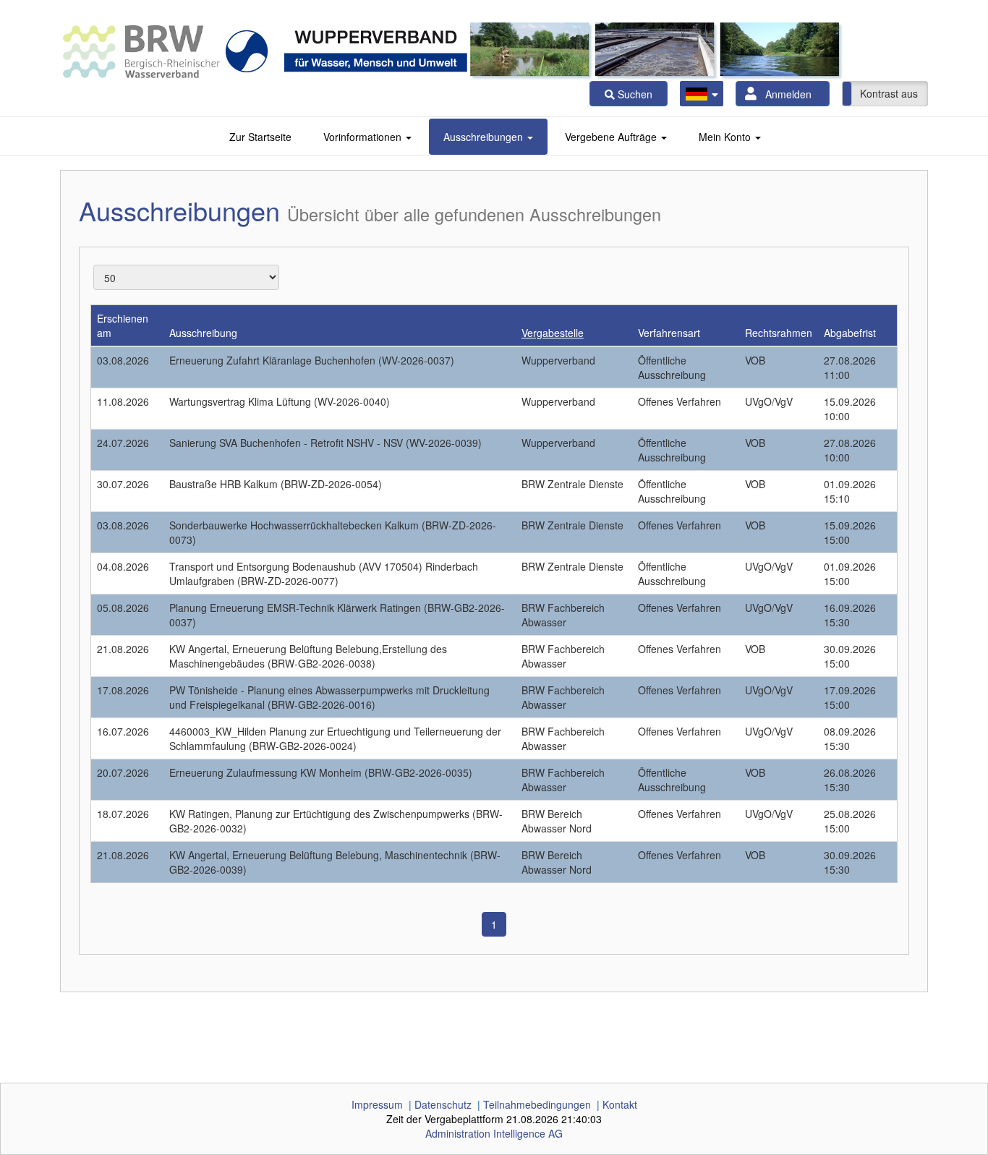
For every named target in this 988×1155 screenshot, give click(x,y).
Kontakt (619, 1104)
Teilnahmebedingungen (537, 1104)
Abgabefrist (850, 332)
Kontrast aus (889, 93)
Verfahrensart (669, 332)
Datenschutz (443, 1104)
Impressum (377, 1104)
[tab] (260, 137)
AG (494, 1133)
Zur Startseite (260, 136)
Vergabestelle (552, 332)
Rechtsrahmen (778, 332)
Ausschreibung (203, 332)
